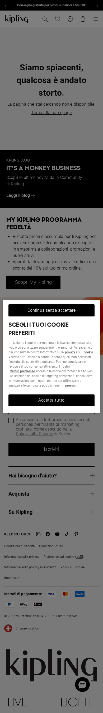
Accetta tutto (51, 400)
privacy (70, 352)
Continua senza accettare (51, 310)
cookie (88, 352)
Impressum (69, 385)
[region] (52, 356)
